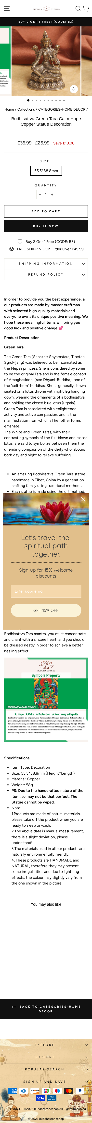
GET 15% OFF (46, 610)
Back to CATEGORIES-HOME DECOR (49, 1009)
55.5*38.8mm (46, 170)
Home (9, 109)
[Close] (83, 499)
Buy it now (46, 226)
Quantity (46, 185)
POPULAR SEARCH (45, 1069)
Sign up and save (44, 1081)
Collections (26, 109)
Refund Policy (46, 274)
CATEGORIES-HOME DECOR (61, 109)
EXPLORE (44, 1045)
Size (45, 161)
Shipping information (46, 263)
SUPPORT (45, 1057)
